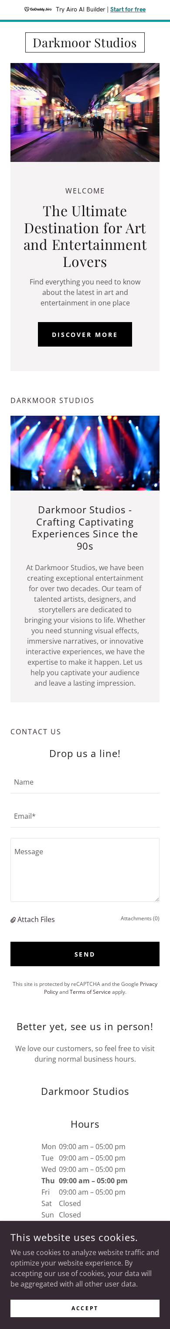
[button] (13, 919)
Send (85, 954)
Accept (84, 1308)
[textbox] (85, 781)
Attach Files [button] (36, 919)
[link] (85, 42)
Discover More (85, 334)
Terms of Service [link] (90, 992)
